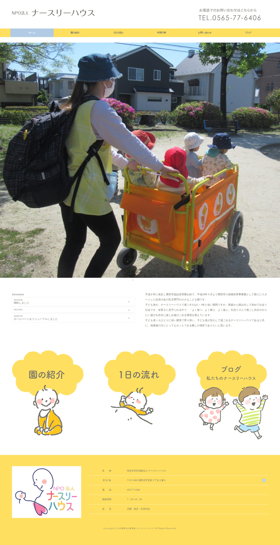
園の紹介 (75, 32)
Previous (3, 160)
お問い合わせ (205, 32)
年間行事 (161, 32)
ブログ (248, 32)
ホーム (32, 32)
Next (277, 160)
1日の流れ (118, 32)
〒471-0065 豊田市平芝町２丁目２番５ (146, 480)
